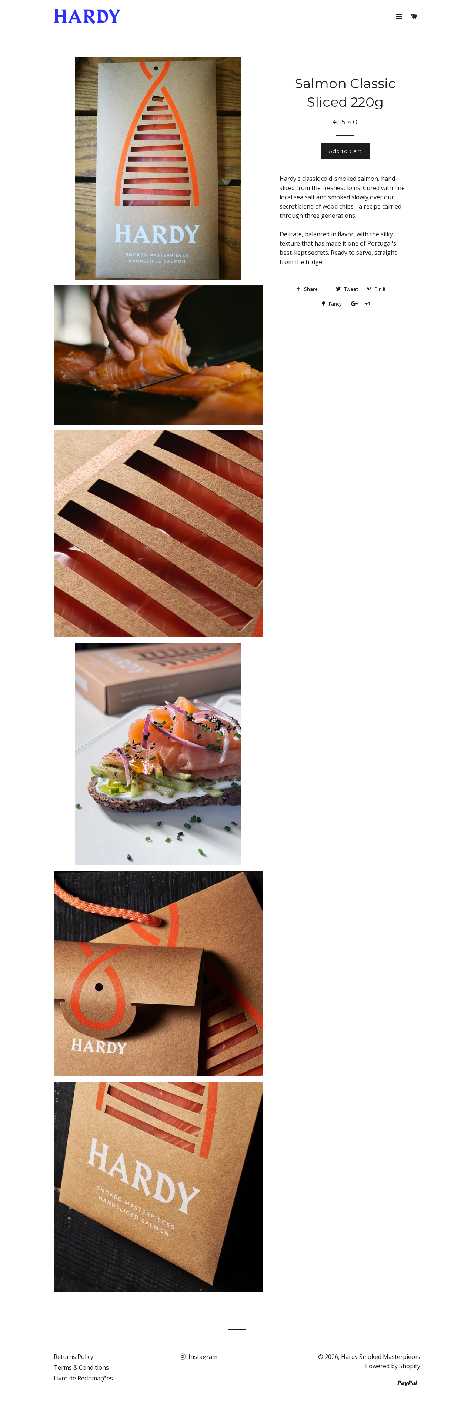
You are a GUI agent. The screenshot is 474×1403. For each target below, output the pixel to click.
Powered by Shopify (392, 1366)
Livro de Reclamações (83, 1378)
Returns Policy (73, 1357)
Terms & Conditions (81, 1367)
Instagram (202, 1357)
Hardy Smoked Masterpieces (380, 1357)
